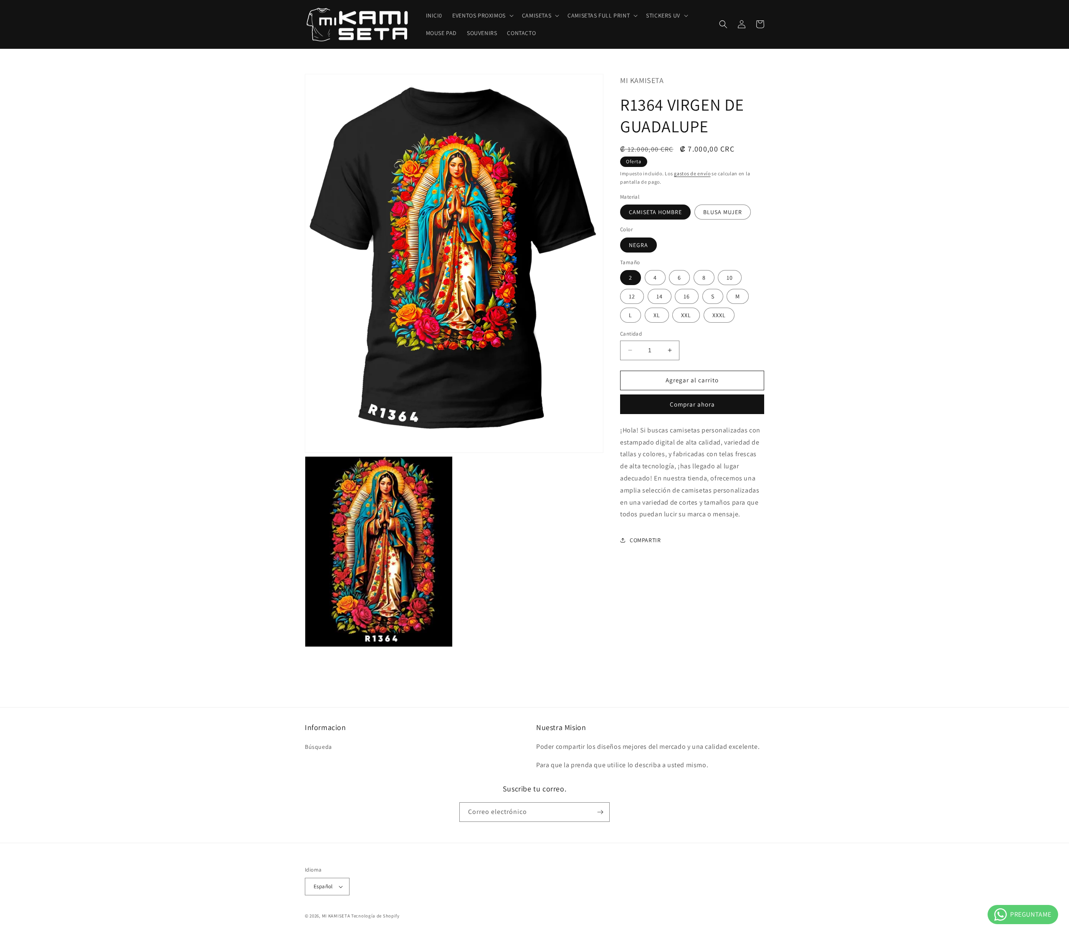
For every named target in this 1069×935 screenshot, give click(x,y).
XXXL (719, 315)
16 (687, 296)
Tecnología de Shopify (375, 916)
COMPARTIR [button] (645, 539)
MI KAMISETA (336, 916)
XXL (686, 315)
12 (632, 296)
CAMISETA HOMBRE (655, 212)
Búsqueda (318, 747)
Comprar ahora (692, 404)
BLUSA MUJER (722, 212)
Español (323, 886)
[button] (482, 15)
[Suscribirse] (600, 812)
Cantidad (631, 333)
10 (730, 277)
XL (657, 315)
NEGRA (638, 245)
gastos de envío (692, 173)
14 (659, 296)
